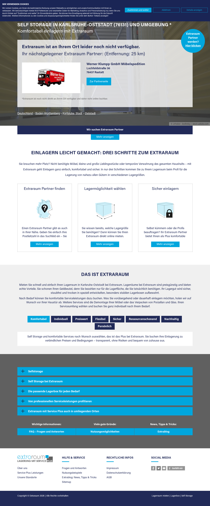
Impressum (113, 468)
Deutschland (25, 113)
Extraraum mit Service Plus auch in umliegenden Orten (63, 411)
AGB (109, 477)
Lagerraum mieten (160, 496)
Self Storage (187, 496)
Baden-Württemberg (47, 113)
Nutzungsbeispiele (72, 473)
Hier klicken (193, 46)
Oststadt (90, 113)
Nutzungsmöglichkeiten (105, 432)
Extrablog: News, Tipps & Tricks (79, 477)
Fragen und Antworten (74, 468)
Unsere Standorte (27, 477)
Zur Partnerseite (99, 81)
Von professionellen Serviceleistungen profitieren (60, 401)
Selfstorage (35, 371)
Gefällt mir (177, 468)
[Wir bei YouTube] (164, 468)
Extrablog (163, 432)
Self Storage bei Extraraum (45, 381)
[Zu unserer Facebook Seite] (153, 468)
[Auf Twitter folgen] (159, 468)
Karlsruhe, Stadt (72, 113)
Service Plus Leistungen (30, 473)
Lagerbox (175, 496)
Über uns (22, 468)
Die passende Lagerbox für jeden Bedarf (54, 391)
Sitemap (66, 482)
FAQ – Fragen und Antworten (46, 432)
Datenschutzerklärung (119, 473)
